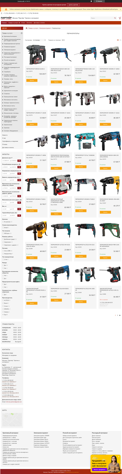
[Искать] (115, 18)
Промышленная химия (10, 96)
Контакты (29, 22)
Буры (93, 445)
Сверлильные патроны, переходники (11, 121)
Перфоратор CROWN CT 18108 (36, 113)
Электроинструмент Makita (41, 441)
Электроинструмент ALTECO (41, 443)
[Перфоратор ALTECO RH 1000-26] (85, 274)
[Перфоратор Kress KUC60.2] (36, 54)
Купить (32, 80)
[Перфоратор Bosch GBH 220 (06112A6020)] (110, 141)
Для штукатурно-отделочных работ (72, 437)
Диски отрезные (96, 435)
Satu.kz (69, 470)
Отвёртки (65, 443)
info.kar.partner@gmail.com (14, 402)
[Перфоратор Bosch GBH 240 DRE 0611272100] (60, 54)
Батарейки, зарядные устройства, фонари (10, 116)
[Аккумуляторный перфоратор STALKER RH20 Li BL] (36, 274)
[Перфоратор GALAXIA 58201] (60, 274)
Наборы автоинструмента (70, 435)
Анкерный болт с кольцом (10, 441)
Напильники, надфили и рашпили (11, 82)
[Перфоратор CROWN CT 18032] (110, 54)
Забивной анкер (7, 445)
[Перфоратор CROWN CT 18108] (36, 98)
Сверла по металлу (97, 447)
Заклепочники (8, 124)
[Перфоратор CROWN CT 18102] (85, 98)
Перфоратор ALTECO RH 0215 (84, 244)
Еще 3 (5, 314)
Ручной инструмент (9, 60)
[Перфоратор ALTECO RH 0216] (60, 230)
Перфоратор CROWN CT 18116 (109, 113)
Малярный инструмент (69, 441)
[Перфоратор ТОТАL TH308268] (85, 141)
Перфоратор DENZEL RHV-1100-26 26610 (34, 245)
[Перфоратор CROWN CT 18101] (60, 98)
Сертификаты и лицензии (10, 141)
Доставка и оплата (39, 22)
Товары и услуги (13, 22)
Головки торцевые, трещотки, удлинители (10, 75)
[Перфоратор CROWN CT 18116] (110, 98)
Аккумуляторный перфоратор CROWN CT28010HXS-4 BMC (57, 200)
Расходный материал (10, 57)
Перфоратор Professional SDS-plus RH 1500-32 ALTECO (60, 156)
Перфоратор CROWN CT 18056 (36, 155)
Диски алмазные (96, 439)
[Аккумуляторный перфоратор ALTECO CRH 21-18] (110, 274)
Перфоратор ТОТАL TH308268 (84, 155)
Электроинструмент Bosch (41, 439)
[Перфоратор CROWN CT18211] (36, 185)
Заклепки (6, 127)
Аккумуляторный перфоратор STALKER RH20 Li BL (36, 290)
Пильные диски (96, 437)
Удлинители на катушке (11, 90)
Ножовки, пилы (8, 79)
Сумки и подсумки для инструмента (10, 63)
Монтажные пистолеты (10, 99)
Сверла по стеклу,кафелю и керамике (102, 451)
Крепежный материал (10, 36)
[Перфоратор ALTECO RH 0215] (85, 230)
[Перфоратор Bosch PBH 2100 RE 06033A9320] (110, 230)
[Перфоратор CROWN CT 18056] (36, 141)
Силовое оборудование (11, 130)
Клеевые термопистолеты (11, 102)
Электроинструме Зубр (40, 437)
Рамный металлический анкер (11, 439)
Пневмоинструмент (9, 46)
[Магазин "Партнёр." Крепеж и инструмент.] (6, 18)
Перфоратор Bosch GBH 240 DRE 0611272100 (60, 69)
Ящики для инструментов (70, 451)
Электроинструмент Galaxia (41, 447)
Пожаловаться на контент (72, 472)
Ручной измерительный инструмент (72, 445)
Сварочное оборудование (40, 445)
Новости (4, 135)
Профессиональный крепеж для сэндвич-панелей (12, 40)
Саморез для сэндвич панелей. (11, 464)
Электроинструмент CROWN (41, 435)
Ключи (64, 439)
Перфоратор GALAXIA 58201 (60, 288)
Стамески (7, 93)
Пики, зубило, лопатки (98, 443)
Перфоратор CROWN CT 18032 (109, 69)
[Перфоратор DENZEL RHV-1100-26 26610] (36, 230)
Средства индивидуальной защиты (12, 68)
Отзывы (4, 144)
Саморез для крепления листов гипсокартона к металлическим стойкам (15, 453)
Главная (4, 22)
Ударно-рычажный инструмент (71, 447)
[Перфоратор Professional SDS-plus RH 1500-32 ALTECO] (60, 141)
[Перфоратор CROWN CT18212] (85, 185)
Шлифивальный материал (99, 454)
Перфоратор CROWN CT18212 (85, 199)
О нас (23, 22)
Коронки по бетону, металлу (99, 452)
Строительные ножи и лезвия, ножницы (10, 109)
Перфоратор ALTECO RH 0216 (60, 244)
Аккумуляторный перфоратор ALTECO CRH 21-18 (109, 290)
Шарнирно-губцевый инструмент (71, 449)
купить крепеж (73, 5)
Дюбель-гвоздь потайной (9, 455)
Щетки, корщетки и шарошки (9, 87)
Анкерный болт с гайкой (9, 437)
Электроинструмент (45, 28)
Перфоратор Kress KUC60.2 (35, 69)
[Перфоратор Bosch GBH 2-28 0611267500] (85, 54)
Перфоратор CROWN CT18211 (35, 199)
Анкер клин (6, 447)
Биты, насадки (96, 441)
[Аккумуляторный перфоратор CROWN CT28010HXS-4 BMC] (60, 185)
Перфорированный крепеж (12, 43)
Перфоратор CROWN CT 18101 (60, 113)
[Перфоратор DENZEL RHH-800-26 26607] (110, 185)
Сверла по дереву (97, 449)
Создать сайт (21, 1)
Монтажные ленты (9, 105)
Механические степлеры (11, 113)
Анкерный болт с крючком (10, 443)
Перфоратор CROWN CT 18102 (85, 113)
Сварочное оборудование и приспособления (12, 53)
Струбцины (7, 71)
